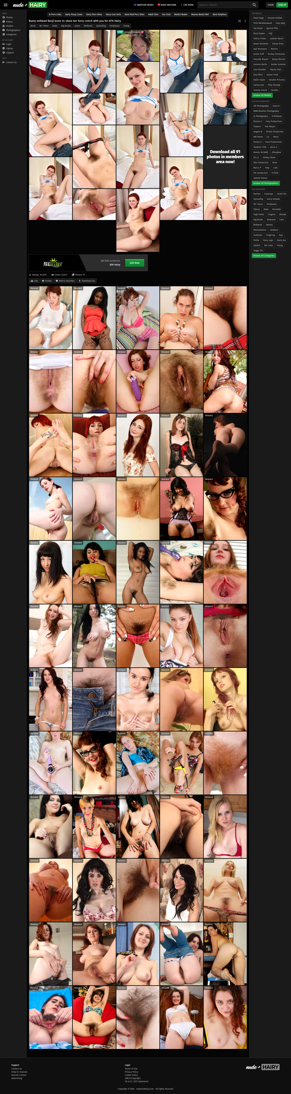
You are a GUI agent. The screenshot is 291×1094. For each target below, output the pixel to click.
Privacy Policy (131, 1072)
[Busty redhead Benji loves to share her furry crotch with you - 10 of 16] (94, 156)
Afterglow (276, 152)
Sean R (276, 106)
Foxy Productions (274, 121)
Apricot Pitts (272, 28)
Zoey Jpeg (280, 23)
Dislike (48, 281)
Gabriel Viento (260, 178)
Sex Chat (166, 14)
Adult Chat (153, 14)
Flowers (257, 126)
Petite (256, 240)
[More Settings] (245, 21)
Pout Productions (273, 142)
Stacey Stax (275, 69)
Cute (281, 219)
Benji (32, 26)
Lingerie (272, 214)
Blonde (282, 214)
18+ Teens (44, 26)
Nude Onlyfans (166, 4)
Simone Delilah (275, 18)
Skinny (256, 209)
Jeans (77, 26)
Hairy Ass (281, 240)
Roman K (257, 121)
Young (126, 26)
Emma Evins (278, 43)
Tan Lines (268, 245)
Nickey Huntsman (276, 54)
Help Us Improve (19, 1072)
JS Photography (260, 116)
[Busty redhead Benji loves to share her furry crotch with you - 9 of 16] (181, 125)
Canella (274, 90)
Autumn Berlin (260, 64)
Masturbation (259, 230)
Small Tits (281, 194)
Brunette (276, 209)
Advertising (16, 1078)
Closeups (268, 194)
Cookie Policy (131, 1075)
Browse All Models (262, 95)
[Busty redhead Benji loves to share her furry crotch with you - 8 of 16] (94, 109)
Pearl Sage (258, 18)
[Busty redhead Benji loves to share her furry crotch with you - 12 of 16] (50, 188)
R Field (275, 173)
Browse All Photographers (265, 183)
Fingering (270, 235)
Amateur (274, 230)
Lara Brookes (259, 69)
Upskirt (256, 245)
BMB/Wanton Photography (266, 111)
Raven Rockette (260, 43)
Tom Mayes (270, 126)
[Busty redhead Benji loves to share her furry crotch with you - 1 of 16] (50, 61)
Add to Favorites (67, 281)
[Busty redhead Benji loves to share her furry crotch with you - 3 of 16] (181, 61)
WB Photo (258, 137)
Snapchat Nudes (145, 5)
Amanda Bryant (260, 59)
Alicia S (273, 147)
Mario (276, 137)
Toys (281, 235)
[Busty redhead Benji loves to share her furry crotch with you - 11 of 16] (138, 156)
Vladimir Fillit (259, 147)
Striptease (115, 26)
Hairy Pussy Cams (73, 14)
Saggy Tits (258, 250)
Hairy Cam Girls (113, 14)
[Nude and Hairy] (30, 5)
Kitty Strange (274, 85)
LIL (268, 137)
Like (36, 281)
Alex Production (261, 162)
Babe (54, 26)
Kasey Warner (278, 59)
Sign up (282, 5)
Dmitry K (257, 142)
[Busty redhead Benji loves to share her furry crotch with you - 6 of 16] (138, 93)
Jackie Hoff (258, 54)
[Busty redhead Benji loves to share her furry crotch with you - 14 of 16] (94, 204)
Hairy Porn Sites (94, 14)
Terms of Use (131, 1068)
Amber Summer (278, 64)
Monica (274, 49)
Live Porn (188, 5)
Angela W (257, 131)
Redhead (88, 26)
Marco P (257, 167)
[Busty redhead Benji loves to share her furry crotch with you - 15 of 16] (225, 204)
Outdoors (257, 235)
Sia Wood (258, 28)
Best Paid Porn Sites (134, 14)
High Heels (258, 214)
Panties (257, 194)
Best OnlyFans (220, 14)
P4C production (260, 173)
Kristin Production (274, 131)
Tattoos (269, 225)
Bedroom (271, 219)
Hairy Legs (268, 240)
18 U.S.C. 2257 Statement (136, 1081)
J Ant (275, 167)
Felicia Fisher (259, 38)
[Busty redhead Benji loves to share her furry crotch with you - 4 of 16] (225, 45)
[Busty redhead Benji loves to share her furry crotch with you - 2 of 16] (94, 61)
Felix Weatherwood (262, 23)
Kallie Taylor (259, 80)
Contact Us (16, 1068)
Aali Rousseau (260, 49)
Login (271, 5)
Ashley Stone (269, 157)
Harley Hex (258, 85)
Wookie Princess (277, 80)
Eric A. (256, 157)
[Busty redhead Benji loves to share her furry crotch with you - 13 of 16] (181, 188)
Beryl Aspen (259, 33)
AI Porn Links (55, 14)
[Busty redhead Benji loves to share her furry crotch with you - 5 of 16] (225, 93)
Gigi (270, 33)
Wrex (274, 162)
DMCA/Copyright (132, 1078)
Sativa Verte (272, 74)
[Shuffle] (239, 21)
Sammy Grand (260, 90)
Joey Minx (258, 74)
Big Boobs (66, 26)
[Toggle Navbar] (5, 5)
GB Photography (261, 106)
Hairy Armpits (273, 199)
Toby (267, 167)
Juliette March (277, 38)
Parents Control (18, 1075)
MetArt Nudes (180, 14)
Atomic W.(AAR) (260, 152)
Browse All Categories (263, 255)
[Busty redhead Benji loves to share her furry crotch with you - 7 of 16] (50, 125)
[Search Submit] (254, 4)
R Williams (277, 116)
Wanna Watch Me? (200, 14)
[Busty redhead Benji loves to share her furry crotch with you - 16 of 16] (138, 220)
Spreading (101, 26)
